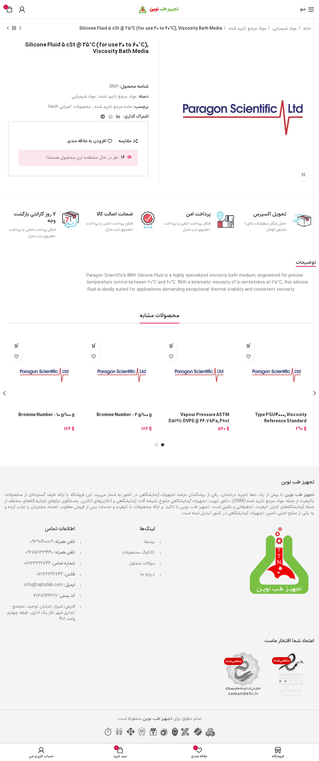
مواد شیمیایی (284, 28)
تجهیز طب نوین (157, 718)
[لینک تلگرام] (103, 117)
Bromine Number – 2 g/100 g (124, 415)
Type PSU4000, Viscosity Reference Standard (281, 418)
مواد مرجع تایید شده (246, 28)
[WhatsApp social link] (110, 117)
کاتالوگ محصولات (138, 552)
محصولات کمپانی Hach (69, 107)
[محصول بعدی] (8, 28)
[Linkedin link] (118, 117)
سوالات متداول (142, 563)
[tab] (306, 262)
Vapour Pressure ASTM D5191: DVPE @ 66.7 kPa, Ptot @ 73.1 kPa (199, 421)
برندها (149, 542)
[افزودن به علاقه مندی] (248, 356)
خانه (306, 28)
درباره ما (147, 574)
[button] (248, 345)
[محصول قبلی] (20, 28)
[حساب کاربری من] (22, 9)
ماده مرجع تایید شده (113, 107)
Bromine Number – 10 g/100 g (46, 415)
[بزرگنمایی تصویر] (303, 174)
